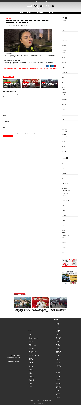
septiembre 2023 (58, 370)
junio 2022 (63, 144)
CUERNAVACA (24, 82)
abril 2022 (57, 394)
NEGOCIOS (64, 215)
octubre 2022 (64, 134)
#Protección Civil (26, 25)
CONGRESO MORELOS (33, 338)
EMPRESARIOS (64, 188)
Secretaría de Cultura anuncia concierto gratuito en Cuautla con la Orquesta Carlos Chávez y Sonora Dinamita (40, 310)
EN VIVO (51, 12)
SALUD (63, 237)
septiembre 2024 (64, 77)
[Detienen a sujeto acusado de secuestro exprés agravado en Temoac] (22, 302)
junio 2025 (63, 55)
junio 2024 (63, 84)
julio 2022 (63, 141)
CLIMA (63, 168)
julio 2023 (57, 373)
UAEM (63, 252)
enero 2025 (64, 67)
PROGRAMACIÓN (40, 12)
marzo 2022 (64, 151)
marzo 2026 (58, 328)
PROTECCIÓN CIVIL (65, 235)
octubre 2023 (64, 104)
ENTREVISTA (64, 195)
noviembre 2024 (64, 72)
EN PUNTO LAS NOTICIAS (66, 190)
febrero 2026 (64, 35)
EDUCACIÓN (64, 185)
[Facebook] (64, 1)
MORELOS (9, 18)
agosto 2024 (64, 79)
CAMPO (63, 163)
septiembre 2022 (64, 136)
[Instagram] (71, 1)
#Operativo (18, 25)
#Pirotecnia (21, 25)
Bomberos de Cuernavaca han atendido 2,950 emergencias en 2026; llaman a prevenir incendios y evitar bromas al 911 (57, 310)
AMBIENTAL (64, 161)
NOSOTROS (32, 400)
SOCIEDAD (64, 247)
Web (4, 127)
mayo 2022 (63, 146)
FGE (62, 198)
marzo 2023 (58, 379)
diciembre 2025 (64, 40)
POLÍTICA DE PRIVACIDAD (47, 400)
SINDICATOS (64, 245)
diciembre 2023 (64, 99)
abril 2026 (63, 30)
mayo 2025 (63, 57)
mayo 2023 (58, 376)
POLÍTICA (63, 230)
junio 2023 (63, 114)
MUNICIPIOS (9, 82)
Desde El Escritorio (65, 183)
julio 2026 (57, 323)
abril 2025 (63, 60)
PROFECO (63, 232)
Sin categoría (64, 242)
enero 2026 (64, 37)
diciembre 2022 (64, 129)
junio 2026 (63, 25)
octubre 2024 (58, 352)
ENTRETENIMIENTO (65, 193)
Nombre (4, 115)
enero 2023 (64, 126)
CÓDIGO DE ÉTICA (38, 400)
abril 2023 (63, 119)
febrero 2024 (64, 94)
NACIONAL (31, 362)
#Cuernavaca (14, 25)
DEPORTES (64, 180)
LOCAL (7, 18)
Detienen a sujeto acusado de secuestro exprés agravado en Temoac (11, 84)
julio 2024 (63, 82)
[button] (29, 13)
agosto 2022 (64, 139)
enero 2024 (64, 97)
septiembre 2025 (64, 47)
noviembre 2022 (64, 131)
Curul (63, 178)
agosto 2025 (64, 50)
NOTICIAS (29, 12)
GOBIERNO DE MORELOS (66, 200)
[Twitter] (66, 1)
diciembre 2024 (58, 349)
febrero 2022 (58, 397)
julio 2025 (63, 52)
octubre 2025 (64, 45)
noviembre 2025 (64, 42)
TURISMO (31, 383)
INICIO (21, 12)
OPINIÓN (63, 225)
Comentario (5, 96)
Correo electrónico (6, 121)
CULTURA (31, 341)
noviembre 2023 (64, 102)
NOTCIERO (31, 365)
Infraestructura (64, 203)
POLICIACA (64, 227)
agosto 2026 (64, 20)
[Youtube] (69, 1)
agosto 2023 (64, 109)
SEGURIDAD (64, 240)
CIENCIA (30, 335)
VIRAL (30, 386)
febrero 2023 (64, 124)
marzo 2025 (64, 62)
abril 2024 (63, 89)
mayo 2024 (63, 87)
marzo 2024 (64, 92)
